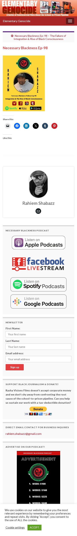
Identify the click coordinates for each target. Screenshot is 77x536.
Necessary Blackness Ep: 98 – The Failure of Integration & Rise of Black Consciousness (40, 37)
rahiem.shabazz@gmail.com (23, 433)
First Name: (13, 328)
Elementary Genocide (16, 21)
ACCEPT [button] (34, 527)
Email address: (15, 353)
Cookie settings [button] (15, 527)
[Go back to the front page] (38, 8)
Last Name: (13, 340)
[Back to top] (68, 527)
